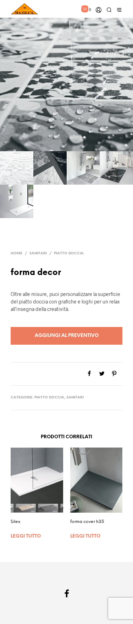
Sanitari (38, 253)
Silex (15, 521)
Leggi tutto (26, 536)
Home (16, 253)
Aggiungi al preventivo (67, 335)
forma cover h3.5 (87, 521)
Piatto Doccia (69, 253)
